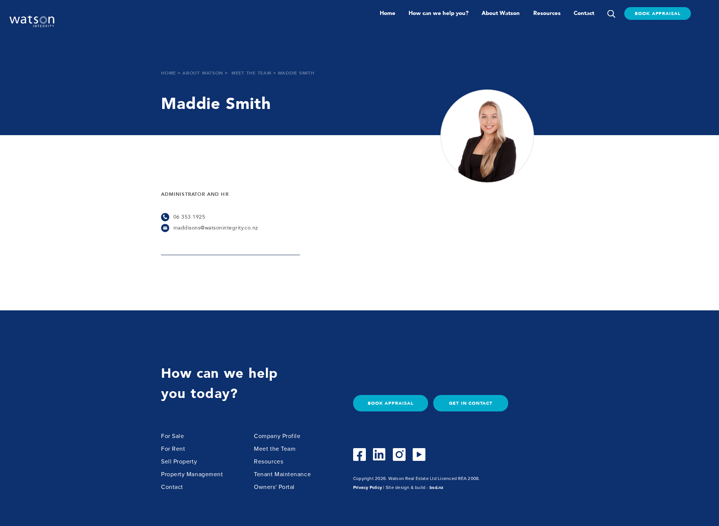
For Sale (172, 436)
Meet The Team (251, 73)
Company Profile (277, 436)
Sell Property (179, 461)
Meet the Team (274, 449)
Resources (547, 13)
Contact (584, 13)
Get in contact (470, 403)
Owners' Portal (274, 487)
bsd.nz (436, 487)
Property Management (192, 474)
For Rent (173, 449)
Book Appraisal (657, 13)
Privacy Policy (367, 487)
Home (387, 13)
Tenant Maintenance (282, 474)
